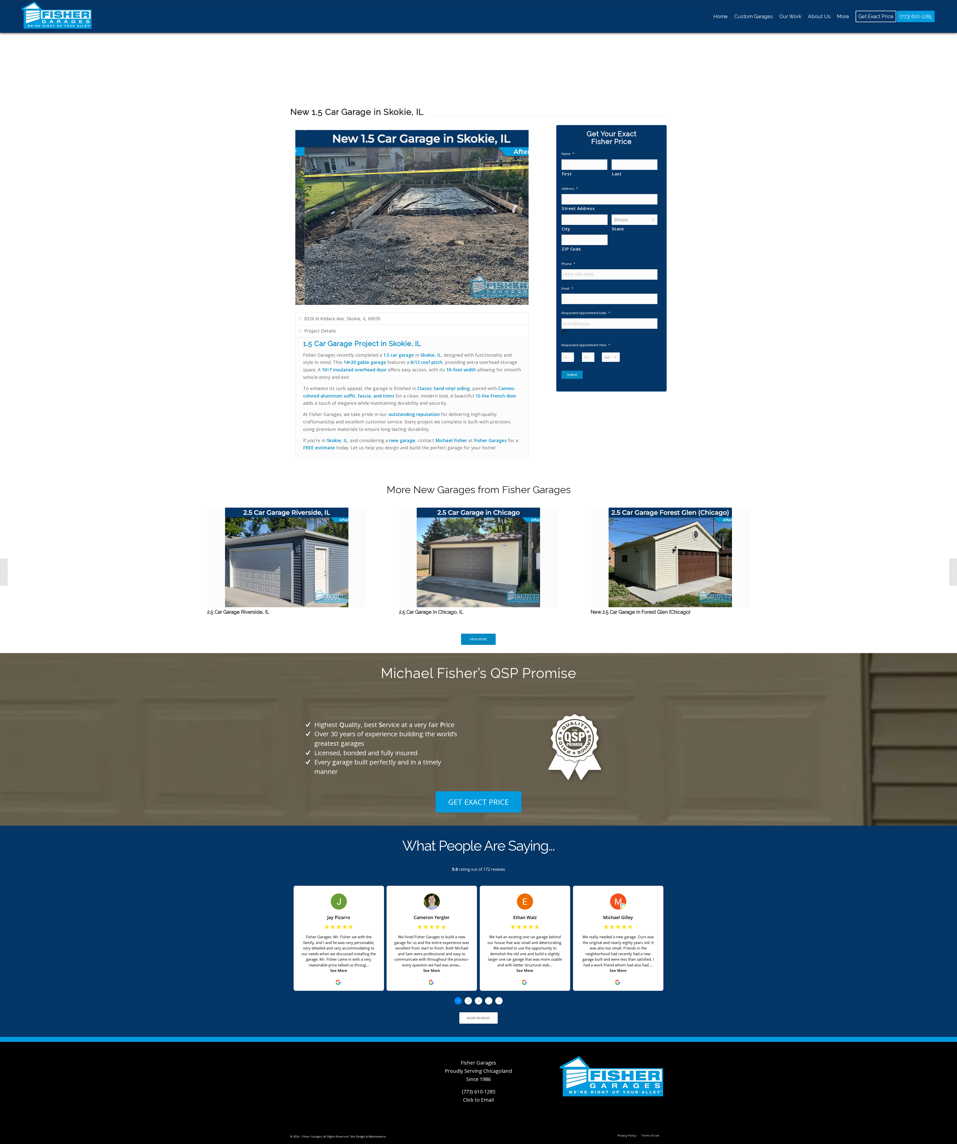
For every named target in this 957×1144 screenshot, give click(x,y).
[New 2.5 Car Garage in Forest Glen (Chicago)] (670, 557)
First (567, 174)
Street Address (578, 208)
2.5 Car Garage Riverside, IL (238, 612)
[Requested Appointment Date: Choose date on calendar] (563, 332)
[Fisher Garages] (56, 16)
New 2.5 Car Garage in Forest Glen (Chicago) (640, 612)
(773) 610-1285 (478, 1091)
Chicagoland (497, 1071)
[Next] (517, 217)
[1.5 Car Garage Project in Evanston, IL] (953, 572)
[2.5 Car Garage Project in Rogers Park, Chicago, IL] (4, 572)
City (566, 229)
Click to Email (478, 1099)
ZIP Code (571, 249)
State (618, 229)
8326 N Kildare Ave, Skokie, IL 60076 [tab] (342, 319)
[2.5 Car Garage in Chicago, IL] (478, 557)
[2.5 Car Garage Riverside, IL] (286, 557)
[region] (412, 398)
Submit (572, 375)
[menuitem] (720, 16)
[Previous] (306, 217)
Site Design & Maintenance (368, 1136)
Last (617, 174)
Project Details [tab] (320, 331)
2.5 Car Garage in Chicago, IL (431, 612)
